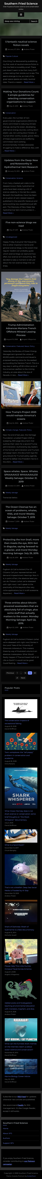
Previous (10, 673)
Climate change (11, 430)
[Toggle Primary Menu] (21, 14)
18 (25, 673)
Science (20, 178)
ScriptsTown (31, 1176)
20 (35, 673)
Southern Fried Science (21, 3)
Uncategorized (11, 237)
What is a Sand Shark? (14, 845)
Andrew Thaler (29, 49)
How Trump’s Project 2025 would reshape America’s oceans (21, 415)
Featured (20, 346)
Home (5, 1128)
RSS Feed (22, 1096)
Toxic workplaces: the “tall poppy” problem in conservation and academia (19, 755)
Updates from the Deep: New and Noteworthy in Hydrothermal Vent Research (21, 164)
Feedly (21, 1105)
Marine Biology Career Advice (17, 1076)
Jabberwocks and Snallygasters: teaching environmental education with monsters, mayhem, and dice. (20, 1006)
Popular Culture (11, 56)
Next (23, 678)
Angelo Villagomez (29, 339)
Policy (32, 346)
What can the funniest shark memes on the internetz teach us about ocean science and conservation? (21, 1047)
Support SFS (8, 1143)
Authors (6, 1138)
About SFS (7, 1133)
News (26, 346)
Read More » (29, 82)
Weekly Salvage (11, 493)
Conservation (10, 113)
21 (17, 678)
